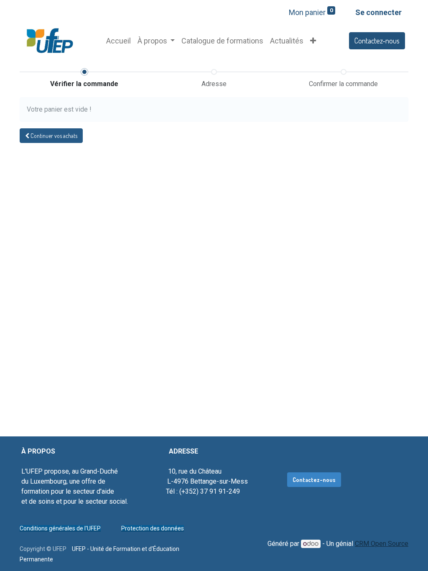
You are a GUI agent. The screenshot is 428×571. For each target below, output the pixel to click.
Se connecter (378, 12)
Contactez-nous (377, 40)
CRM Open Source (381, 544)
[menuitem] (118, 41)
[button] (313, 41)
